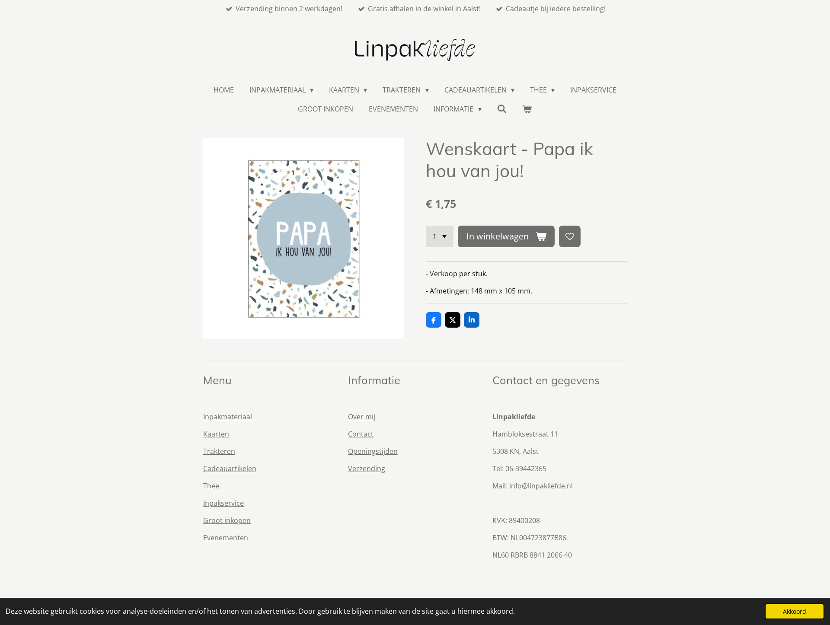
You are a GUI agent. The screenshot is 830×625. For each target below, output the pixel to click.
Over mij (361, 416)
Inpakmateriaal (227, 416)
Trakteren (219, 451)
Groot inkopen (227, 520)
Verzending (366, 468)
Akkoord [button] (794, 611)
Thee (211, 486)
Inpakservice (223, 503)
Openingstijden (373, 451)
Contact (361, 434)
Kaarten (216, 434)
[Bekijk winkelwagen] (527, 109)
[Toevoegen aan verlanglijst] (570, 236)
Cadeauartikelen (229, 468)
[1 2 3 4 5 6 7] (439, 236)
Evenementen (225, 537)
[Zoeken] (502, 108)
